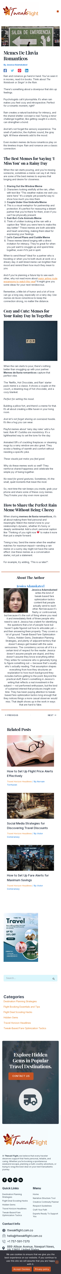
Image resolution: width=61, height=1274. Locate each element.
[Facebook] (5, 70)
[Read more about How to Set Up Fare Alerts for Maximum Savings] (30, 857)
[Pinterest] (19, 70)
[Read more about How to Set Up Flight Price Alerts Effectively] (30, 750)
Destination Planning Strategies (20, 1001)
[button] (58, 11)
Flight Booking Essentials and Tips (22, 1006)
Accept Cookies (22, 1269)
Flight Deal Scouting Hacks (18, 1012)
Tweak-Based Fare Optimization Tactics (25, 1028)
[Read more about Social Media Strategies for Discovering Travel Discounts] (30, 805)
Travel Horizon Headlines (19, 781)
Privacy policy (42, 1269)
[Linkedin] (26, 70)
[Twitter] (12, 70)
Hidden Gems (11, 1017)
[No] (57, 1262)
